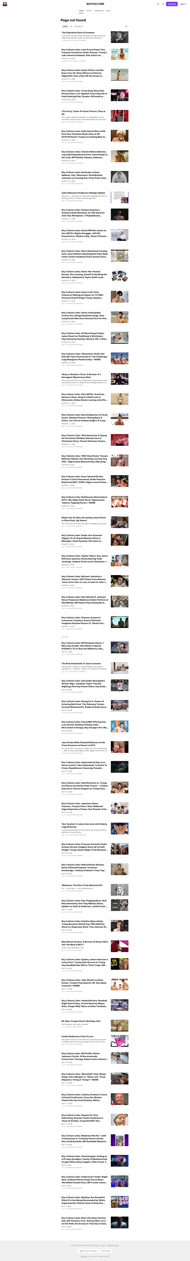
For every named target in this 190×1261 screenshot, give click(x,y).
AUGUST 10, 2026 (68, 444)
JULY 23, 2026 (67, 873)
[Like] (63, 43)
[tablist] (73, 26)
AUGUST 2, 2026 (68, 606)
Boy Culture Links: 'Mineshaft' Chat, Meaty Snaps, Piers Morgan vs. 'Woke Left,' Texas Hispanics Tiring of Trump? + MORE (84, 1077)
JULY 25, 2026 (67, 792)
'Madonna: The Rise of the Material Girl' (82, 885)
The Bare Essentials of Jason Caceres (81, 663)
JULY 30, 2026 (67, 689)
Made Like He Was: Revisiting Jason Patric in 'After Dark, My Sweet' (84, 519)
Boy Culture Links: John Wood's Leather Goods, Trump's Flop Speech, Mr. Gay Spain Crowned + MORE (84, 983)
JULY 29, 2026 (67, 710)
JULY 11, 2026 (67, 1124)
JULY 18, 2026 (67, 968)
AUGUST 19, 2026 (68, 260)
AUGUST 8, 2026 (68, 465)
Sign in (183, 4)
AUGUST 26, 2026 (68, 99)
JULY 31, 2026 (67, 652)
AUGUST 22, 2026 (68, 181)
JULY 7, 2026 (66, 1206)
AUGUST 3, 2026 (68, 585)
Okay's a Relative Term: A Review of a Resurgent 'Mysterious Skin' (81, 376)
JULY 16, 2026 (67, 1009)
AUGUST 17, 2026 (68, 301)
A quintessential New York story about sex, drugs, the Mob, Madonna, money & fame (84, 831)
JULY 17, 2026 (67, 989)
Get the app (105, 1251)
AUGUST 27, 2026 (68, 79)
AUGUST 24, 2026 (68, 160)
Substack (84, 1256)
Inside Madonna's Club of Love (77, 1036)
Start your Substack (89, 1251)
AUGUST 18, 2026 (68, 280)
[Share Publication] (163, 4)
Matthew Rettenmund (78, 40)
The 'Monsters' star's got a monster (75, 1024)
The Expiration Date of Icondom (78, 32)
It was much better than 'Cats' (73, 948)
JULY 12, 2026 (67, 1103)
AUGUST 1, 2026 (68, 626)
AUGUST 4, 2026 (68, 565)
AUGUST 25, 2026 (68, 140)
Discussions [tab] (78, 26)
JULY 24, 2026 (67, 853)
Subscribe (172, 4)
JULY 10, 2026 (67, 1144)
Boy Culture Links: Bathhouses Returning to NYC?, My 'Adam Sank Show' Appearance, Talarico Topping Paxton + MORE (84, 500)
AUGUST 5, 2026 (68, 544)
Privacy (97, 1245)
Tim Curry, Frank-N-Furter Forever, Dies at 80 (83, 112)
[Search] (158, 4)
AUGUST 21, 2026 (68, 219)
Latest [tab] (65, 26)
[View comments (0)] (77, 43)
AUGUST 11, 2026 (68, 423)
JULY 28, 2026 (67, 731)
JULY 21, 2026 (67, 909)
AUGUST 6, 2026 (68, 506)
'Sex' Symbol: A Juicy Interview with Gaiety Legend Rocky (84, 825)
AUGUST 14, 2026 (68, 362)
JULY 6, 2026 (66, 1227)
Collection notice (113, 1245)
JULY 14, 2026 (67, 1062)
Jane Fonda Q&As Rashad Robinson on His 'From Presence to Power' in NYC (83, 744)
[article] (95, 38)
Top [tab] (71, 26)
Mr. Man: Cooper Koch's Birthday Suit (81, 1021)
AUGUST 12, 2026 (68, 403)
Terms (103, 1245)
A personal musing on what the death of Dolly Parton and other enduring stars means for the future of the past (83, 37)
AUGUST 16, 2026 (68, 321)
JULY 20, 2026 (67, 930)
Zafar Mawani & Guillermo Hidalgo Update (83, 193)
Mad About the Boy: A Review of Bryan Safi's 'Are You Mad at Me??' (85, 943)
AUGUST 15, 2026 (68, 342)
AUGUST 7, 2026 (68, 485)
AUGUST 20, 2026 (68, 239)
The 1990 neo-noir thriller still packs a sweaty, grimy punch (84, 523)
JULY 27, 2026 (67, 771)
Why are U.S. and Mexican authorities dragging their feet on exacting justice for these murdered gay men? (84, 197)
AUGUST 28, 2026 (68, 58)
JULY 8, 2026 (66, 1185)
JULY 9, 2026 (66, 1165)
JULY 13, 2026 (67, 1083)
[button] (81, 10)
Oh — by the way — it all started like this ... (78, 888)
